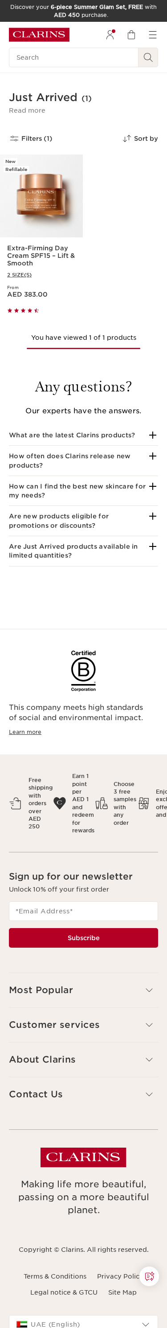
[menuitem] (110, 34)
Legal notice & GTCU (64, 1292)
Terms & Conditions (55, 1276)
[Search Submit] (148, 57)
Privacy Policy (120, 1276)
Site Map (122, 1292)
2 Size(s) (19, 275)
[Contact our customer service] (149, 1276)
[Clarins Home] (39, 34)
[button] (27, 110)
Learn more (25, 732)
